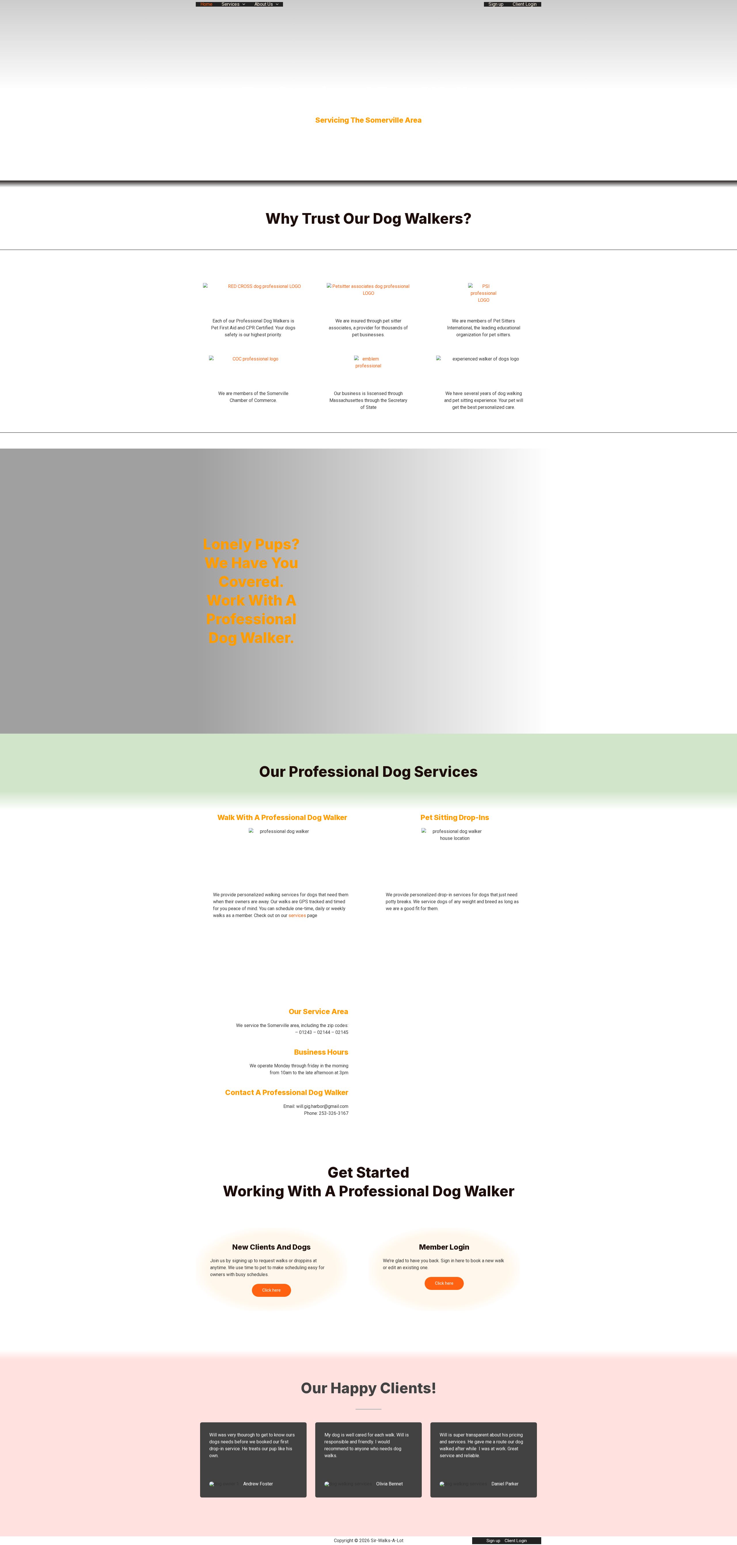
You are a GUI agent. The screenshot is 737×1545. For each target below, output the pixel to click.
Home (206, 4)
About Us (263, 4)
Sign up (496, 4)
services (297, 915)
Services (231, 4)
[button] (242, 4)
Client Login (525, 4)
